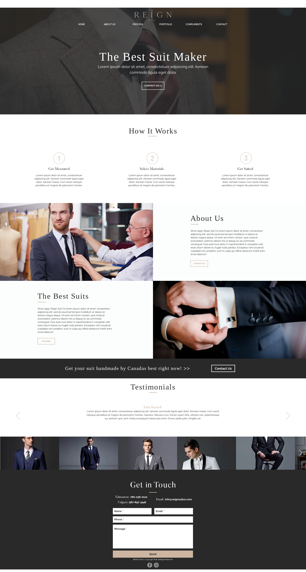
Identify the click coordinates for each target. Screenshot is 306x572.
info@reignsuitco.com (178, 499)
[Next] (288, 416)
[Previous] (18, 416)
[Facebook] (149, 565)
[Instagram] (156, 565)
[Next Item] (300, 453)
